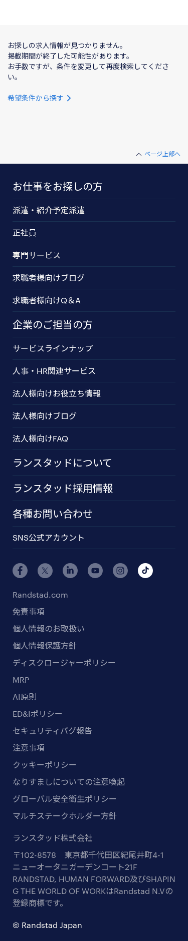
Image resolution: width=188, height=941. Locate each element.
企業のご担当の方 (53, 324)
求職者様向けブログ (49, 277)
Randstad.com (40, 594)
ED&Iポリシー (38, 713)
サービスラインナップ (53, 348)
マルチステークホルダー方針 (65, 815)
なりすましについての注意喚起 (69, 781)
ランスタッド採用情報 (63, 488)
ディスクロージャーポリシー (64, 662)
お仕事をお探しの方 (58, 186)
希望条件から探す (37, 98)
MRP (21, 679)
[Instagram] (120, 570)
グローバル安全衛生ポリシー (65, 798)
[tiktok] (145, 570)
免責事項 (29, 611)
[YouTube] (95, 570)
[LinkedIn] (70, 570)
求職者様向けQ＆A (47, 300)
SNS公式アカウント (49, 537)
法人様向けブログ (45, 415)
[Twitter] (45, 570)
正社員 (25, 232)
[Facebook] (20, 570)
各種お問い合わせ (53, 514)
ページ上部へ (162, 153)
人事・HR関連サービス (54, 370)
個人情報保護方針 (45, 645)
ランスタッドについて (62, 462)
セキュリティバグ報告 (52, 730)
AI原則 (25, 696)
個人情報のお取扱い (49, 628)
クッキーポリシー (45, 764)
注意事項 (29, 747)
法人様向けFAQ (40, 438)
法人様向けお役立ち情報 (57, 393)
